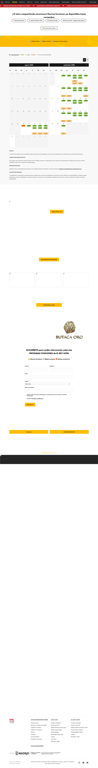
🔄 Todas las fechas (52, 20)
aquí (33, 162)
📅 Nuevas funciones (18, 20)
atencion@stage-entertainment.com (49, 618)
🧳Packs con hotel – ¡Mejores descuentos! (74, 20)
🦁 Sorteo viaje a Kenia (49, 28)
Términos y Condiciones (37, 398)
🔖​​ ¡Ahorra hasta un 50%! (35, 20)
